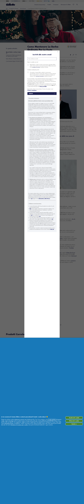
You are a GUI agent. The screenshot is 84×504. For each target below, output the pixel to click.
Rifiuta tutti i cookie (74, 421)
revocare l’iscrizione (40, 76)
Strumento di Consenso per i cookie (19, 424)
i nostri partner (51, 419)
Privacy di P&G (43, 86)
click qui (52, 229)
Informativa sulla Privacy (44, 198)
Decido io (74, 424)
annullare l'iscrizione (36, 67)
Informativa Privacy (9, 423)
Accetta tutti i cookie (74, 417)
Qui (30, 208)
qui (31, 198)
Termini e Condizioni (31, 90)
